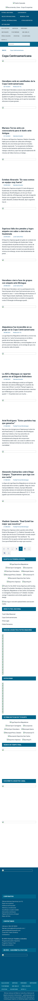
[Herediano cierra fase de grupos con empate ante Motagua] (19, 268)
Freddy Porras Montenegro (21, 426)
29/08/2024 (7, 286)
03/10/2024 (7, 86)
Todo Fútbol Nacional (8, 614)
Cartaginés (5, 32)
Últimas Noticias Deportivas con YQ (12, 901)
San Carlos (25, 32)
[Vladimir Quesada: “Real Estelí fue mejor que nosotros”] (19, 509)
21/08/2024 (7, 426)
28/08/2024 (7, 332)
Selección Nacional (9, 16)
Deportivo (17, 941)
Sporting (16, 36)
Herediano (24, 28)
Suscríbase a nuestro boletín (10, 910)
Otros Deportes (26, 20)
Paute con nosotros (7, 903)
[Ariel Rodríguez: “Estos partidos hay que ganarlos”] (19, 408)
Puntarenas (15, 32)
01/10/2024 (7, 136)
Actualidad (6, 24)
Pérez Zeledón (6, 36)
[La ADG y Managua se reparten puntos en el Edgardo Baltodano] (19, 362)
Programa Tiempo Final (9, 943)
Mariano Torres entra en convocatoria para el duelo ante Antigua (16, 130)
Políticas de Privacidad (8, 905)
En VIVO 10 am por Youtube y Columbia (14, 938)
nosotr (10, 945)
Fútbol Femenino (7, 624)
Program (4, 941)
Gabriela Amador (18, 136)
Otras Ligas (5, 621)
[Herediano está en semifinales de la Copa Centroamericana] (19, 69)
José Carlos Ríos (18, 236)
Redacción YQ (17, 86)
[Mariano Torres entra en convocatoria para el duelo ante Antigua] (19, 116)
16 (4, 553)
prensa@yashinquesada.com (15, 928)
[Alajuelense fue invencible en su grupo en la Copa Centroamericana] (19, 315)
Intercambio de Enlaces (9, 912)
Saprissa (15, 28)
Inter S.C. (4, 39)
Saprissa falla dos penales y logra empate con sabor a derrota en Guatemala (17, 231)
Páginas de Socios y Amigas (10, 914)
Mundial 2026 (24, 16)
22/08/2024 (7, 379)
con (6, 945)
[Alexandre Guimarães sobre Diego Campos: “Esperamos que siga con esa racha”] (19, 460)
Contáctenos (6, 934)
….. (20, 101)
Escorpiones (26, 36)
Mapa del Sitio (6, 916)
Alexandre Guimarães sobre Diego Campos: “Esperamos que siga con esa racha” (18, 474)
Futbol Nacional (7, 12)
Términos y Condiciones (9, 907)
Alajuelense (5, 28)
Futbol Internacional (9, 20)
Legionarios (22, 12)
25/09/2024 (7, 185)
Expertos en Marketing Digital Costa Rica (23, 999)
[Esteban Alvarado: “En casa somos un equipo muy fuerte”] (19, 167)
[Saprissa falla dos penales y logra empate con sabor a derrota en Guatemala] (19, 216)
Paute (3, 945)
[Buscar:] (19, 44)
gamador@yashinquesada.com (11, 930)
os (12, 945)
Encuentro (11, 941)
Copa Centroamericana (9, 617)
